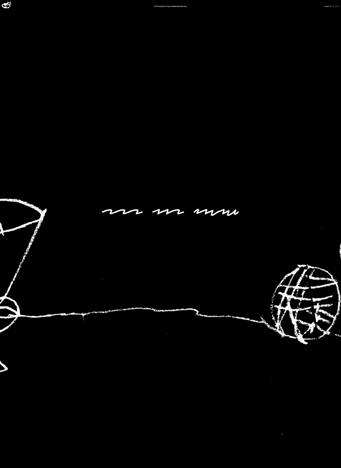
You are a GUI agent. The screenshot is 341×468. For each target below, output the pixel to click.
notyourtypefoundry (170, 6)
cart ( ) (332, 5)
